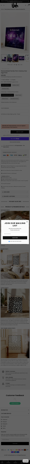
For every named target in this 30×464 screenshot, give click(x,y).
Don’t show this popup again (15, 241)
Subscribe (15, 237)
